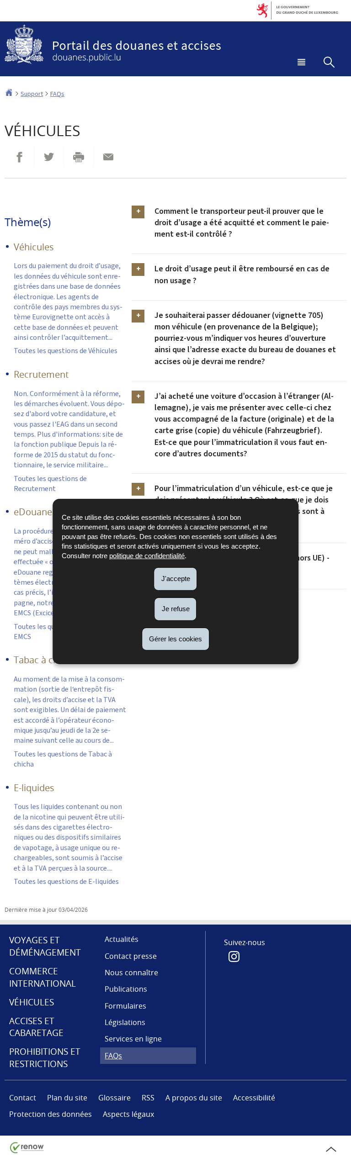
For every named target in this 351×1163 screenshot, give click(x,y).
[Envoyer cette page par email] (108, 157)
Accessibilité (254, 1098)
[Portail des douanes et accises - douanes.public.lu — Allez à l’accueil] (175, 44)
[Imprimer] (79, 157)
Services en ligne (133, 1039)
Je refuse (176, 609)
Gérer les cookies (175, 638)
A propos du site (193, 1098)
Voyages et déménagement (45, 946)
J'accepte (175, 578)
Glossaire (114, 1098)
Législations (125, 1022)
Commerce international (42, 977)
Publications (126, 989)
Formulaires (125, 1006)
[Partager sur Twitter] (49, 157)
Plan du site (67, 1098)
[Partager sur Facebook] (19, 157)
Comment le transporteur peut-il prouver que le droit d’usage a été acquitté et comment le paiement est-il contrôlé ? (241, 222)
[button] (300, 63)
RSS (148, 1098)
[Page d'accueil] (9, 94)
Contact (22, 1098)
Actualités (121, 939)
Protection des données (50, 1114)
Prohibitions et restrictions (44, 1058)
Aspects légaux (128, 1114)
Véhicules (31, 1002)
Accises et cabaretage (36, 1027)
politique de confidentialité (147, 556)
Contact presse (131, 956)
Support (32, 94)
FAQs (57, 94)
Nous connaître (131, 972)
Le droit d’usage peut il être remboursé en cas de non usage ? (242, 274)
